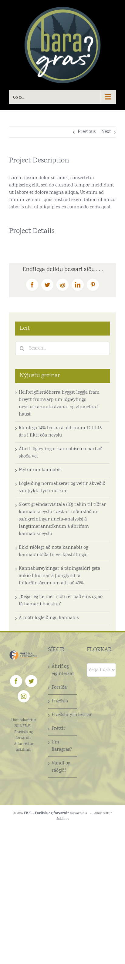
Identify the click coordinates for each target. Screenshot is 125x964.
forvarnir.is (78, 813)
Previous (87, 131)
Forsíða (59, 687)
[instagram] (24, 696)
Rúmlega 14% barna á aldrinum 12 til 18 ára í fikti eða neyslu (60, 432)
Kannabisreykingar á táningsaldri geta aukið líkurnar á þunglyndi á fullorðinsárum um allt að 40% (59, 576)
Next (106, 131)
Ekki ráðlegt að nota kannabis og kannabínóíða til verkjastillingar (53, 551)
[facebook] (16, 681)
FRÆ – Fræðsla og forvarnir (23, 732)
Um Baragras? (62, 746)
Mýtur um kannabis (40, 470)
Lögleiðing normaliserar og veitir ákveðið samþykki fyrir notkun (62, 487)
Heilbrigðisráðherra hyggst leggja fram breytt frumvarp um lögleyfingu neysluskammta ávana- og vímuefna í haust (59, 403)
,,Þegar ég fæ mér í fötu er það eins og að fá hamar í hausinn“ (61, 600)
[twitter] (31, 681)
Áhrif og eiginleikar (63, 670)
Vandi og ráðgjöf (61, 767)
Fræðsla (60, 701)
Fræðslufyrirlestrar (63, 715)
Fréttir (59, 728)
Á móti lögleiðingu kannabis (49, 617)
